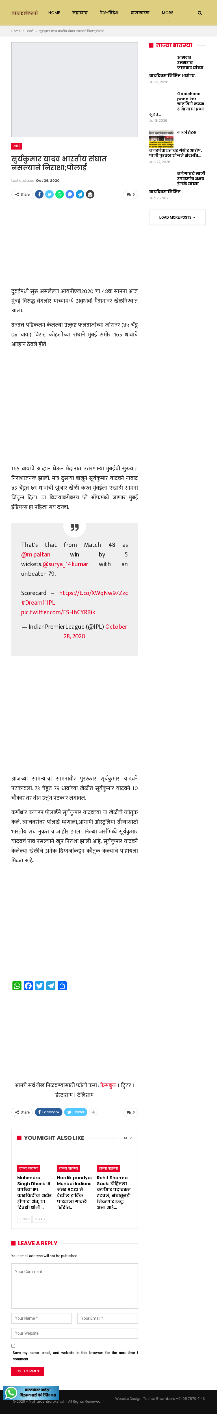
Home (54, 13)
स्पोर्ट (16, 146)
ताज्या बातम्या (28, 1168)
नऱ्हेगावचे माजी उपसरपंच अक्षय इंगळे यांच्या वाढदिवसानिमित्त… (177, 183)
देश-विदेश (109, 13)
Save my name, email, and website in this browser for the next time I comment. (75, 1356)
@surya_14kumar (65, 564)
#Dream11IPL (38, 603)
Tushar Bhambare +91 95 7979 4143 (174, 1398)
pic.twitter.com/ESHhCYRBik (58, 612)
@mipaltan (36, 554)
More (167, 13)
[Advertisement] (74, 243)
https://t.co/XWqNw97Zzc (93, 593)
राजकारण (140, 13)
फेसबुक (108, 1085)
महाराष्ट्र (80, 13)
